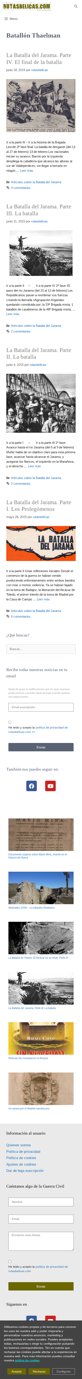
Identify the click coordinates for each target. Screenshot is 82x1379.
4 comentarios (20, 188)
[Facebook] (31, 786)
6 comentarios (20, 616)
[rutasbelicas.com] (26, 6)
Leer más (26, 170)
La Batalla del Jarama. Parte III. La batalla (32, 1008)
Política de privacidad (23, 1152)
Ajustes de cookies (21, 1164)
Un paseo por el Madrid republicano (29, 1108)
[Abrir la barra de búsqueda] (76, 6)
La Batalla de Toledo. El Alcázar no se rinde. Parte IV (38, 957)
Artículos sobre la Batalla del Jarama (36, 182)
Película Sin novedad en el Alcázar (28, 1058)
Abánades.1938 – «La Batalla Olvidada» (31, 907)
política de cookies (27, 1360)
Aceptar (17, 1371)
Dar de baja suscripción (25, 1171)
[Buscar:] (41, 649)
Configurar (64, 1371)
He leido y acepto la (38, 730)
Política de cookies (21, 1158)
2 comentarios (20, 331)
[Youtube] (50, 786)
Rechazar (39, 1371)
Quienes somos (18, 1145)
